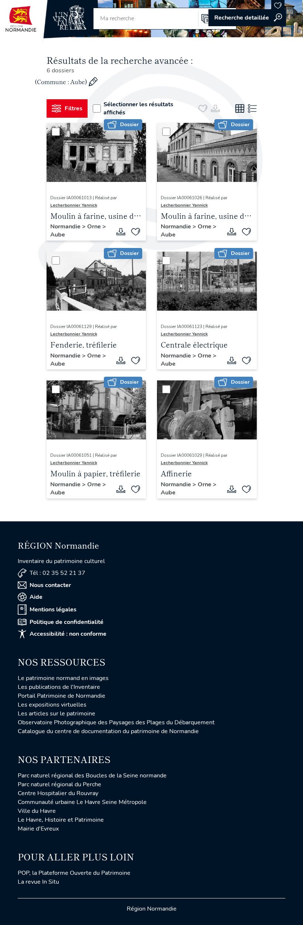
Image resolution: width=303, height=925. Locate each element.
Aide (36, 597)
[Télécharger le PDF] (120, 232)
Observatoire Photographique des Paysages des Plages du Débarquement (116, 722)
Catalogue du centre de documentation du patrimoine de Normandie (108, 731)
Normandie (66, 226)
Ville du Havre (37, 811)
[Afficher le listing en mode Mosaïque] (239, 108)
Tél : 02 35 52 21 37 (57, 573)
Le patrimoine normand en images (63, 678)
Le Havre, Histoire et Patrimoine (61, 820)
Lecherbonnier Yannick (73, 205)
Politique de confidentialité (66, 622)
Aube (57, 235)
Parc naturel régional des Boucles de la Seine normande (92, 776)
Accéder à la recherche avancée (247, 17)
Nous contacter (50, 585)
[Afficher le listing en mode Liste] (252, 108)
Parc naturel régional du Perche (59, 784)
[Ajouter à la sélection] (135, 232)
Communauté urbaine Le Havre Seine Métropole (82, 802)
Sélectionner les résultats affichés (138, 108)
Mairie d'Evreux (38, 829)
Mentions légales (53, 609)
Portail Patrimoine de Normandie (61, 696)
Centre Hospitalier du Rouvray (58, 793)
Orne (94, 226)
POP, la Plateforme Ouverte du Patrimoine (74, 873)
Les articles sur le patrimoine (56, 714)
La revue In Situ (38, 882)
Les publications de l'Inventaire (59, 687)
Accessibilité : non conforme (68, 634)
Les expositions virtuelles (52, 705)
